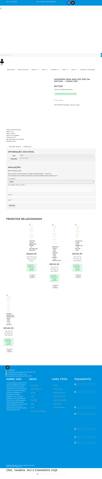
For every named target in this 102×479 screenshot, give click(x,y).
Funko (78, 105)
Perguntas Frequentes (59, 393)
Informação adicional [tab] (15, 147)
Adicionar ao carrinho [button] (32, 276)
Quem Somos (57, 404)
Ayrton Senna (11, 70)
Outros (73, 70)
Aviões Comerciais (23, 70)
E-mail (10, 200)
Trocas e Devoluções (59, 396)
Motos (64, 70)
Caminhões (54, 70)
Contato (55, 385)
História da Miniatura (59, 407)
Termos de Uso (57, 389)
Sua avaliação (12, 179)
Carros (44, 70)
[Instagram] (73, 3)
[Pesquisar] (101, 55)
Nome (10, 195)
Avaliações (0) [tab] (27, 147)
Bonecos (34, 70)
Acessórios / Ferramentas (87, 70)
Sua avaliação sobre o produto (17, 185)
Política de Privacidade (59, 400)
